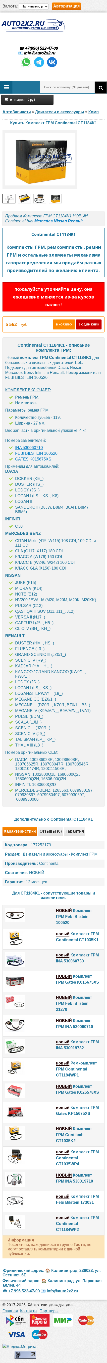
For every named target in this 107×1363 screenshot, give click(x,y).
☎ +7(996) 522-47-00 (38, 48)
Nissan (60, 221)
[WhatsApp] (26, 67)
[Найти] (101, 87)
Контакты (28, 1311)
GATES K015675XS (33, 459)
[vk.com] (52, 67)
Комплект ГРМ (84, 854)
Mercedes (43, 221)
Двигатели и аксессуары (45, 854)
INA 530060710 (29, 448)
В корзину (64, 324)
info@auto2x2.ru (39, 53)
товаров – (23, 100)
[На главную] (32, 26)
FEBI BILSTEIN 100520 (36, 453)
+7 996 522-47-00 (24, 1291)
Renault (75, 221)
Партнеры (49, 1311)
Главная (10, 1311)
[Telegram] (39, 67)
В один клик (89, 324)
